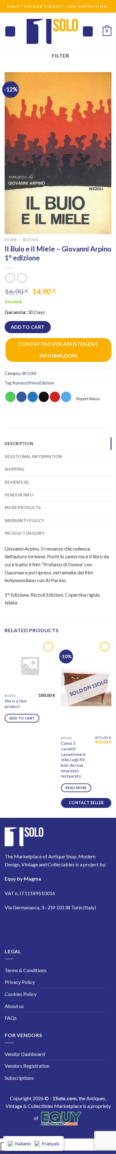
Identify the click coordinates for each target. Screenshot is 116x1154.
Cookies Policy (21, 994)
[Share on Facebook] (21, 397)
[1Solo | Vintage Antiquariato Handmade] (52, 31)
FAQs (11, 1018)
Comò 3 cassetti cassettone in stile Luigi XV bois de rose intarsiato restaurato (73, 760)
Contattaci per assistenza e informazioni (58, 349)
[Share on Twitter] (33, 397)
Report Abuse (88, 398)
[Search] (88, 31)
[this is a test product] (30, 665)
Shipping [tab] (14, 469)
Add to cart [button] (22, 718)
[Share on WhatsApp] (10, 397)
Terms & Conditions (25, 970)
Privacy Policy (20, 982)
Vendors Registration (27, 1066)
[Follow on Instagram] (30, 925)
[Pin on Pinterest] (55, 397)
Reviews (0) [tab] (16, 482)
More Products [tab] (23, 507)
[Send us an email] (65, 925)
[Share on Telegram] (66, 397)
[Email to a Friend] (44, 397)
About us (14, 1006)
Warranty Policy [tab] (24, 520)
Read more (76, 788)
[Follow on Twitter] (48, 925)
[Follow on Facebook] (13, 925)
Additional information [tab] (33, 456)
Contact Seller (86, 802)
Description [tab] (19, 443)
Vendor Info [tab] (19, 494)
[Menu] (10, 31)
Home (11, 239)
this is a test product (16, 703)
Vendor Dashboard (25, 1054)
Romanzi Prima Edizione (33, 382)
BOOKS (30, 239)
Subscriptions (19, 1078)
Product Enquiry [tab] (25, 533)
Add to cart (28, 327)
